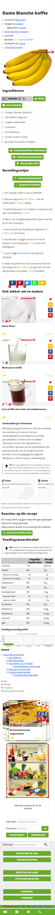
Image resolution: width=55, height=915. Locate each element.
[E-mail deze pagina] (42, 283)
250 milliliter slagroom (16, 117)
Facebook (27, 891)
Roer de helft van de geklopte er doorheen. (25, 231)
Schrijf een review (14, 47)
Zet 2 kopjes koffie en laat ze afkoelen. (23, 192)
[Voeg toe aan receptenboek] (50, 304)
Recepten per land (27, 872)
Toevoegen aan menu (29, 157)
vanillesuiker (13, 202)
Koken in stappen (29, 184)
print (41, 98)
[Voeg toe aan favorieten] (50, 299)
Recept (7, 684)
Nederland (20, 19)
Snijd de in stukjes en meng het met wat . (27, 211)
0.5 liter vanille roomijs (16, 136)
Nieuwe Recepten (27, 859)
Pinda (8, 480)
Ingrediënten (15, 657)
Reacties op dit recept (19, 669)
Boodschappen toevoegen (29, 150)
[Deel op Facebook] (50, 310)
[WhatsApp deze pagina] (35, 283)
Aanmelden (38, 835)
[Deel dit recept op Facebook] (12, 283)
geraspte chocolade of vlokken (20, 141)
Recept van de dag (27, 853)
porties (9, 35)
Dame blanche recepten (16, 31)
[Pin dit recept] (20, 283)
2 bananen (10, 127)
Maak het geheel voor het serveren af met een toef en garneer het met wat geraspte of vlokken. (26, 267)
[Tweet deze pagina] (27, 283)
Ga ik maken (13, 105)
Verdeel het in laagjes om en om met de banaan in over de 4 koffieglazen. (23, 243)
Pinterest (27, 897)
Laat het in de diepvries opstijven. (22, 255)
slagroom (24, 199)
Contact (34, 906)
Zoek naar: (8, 844)
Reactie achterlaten (19, 532)
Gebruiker (11, 821)
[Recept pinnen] (50, 315)
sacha (22, 43)
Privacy (41, 906)
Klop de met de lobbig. (23, 201)
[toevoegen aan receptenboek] (46, 710)
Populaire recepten (27, 878)
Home (4, 681)
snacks (22, 27)
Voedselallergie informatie (27, 666)
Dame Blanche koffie (13, 654)
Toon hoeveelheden (29, 178)
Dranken (19, 23)
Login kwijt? (16, 835)
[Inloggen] (45, 828)
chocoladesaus (12, 132)
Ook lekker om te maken (21, 663)
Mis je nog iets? (29, 163)
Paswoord (11, 828)
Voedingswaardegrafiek (26, 675)
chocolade (25, 271)
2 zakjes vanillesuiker (15, 122)
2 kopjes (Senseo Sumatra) (18, 112)
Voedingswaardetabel (19, 672)
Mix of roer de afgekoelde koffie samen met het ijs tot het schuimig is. (27, 221)
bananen (19, 209)
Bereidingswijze (16, 660)
